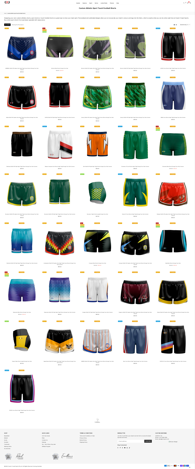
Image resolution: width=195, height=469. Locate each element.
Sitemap (44, 442)
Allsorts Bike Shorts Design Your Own (59, 68)
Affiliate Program (46, 446)
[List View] (176, 24)
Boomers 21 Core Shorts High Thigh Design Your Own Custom (135, 166)
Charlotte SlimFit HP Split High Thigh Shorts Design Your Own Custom (21, 263)
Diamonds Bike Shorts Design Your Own (22, 312)
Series (96, 3)
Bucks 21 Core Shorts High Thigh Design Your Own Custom (135, 214)
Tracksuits (6, 444)
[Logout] (185, 3)
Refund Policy (83, 440)
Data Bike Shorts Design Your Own (173, 263)
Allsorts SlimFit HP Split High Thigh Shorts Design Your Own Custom (135, 68)
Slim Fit (6, 28)
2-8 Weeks (21, 28)
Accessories (7, 448)
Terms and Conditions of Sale (87, 435)
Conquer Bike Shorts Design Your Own (97, 263)
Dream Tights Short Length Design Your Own (22, 361)
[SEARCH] (184, 3)
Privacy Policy (83, 438)
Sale (44, 28)
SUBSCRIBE (148, 441)
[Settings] (190, 3)
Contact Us (45, 440)
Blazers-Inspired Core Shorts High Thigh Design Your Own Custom (59, 166)
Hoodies (6, 442)
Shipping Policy (83, 442)
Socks (5, 440)
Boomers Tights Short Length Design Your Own (97, 214)
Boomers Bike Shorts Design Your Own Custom (173, 166)
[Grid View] (174, 24)
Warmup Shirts (7, 446)
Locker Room (104, 3)
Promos (112, 3)
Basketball (6, 435)
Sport (90, 3)
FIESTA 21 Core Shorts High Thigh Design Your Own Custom (173, 361)
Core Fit (158, 28)
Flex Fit (44, 31)
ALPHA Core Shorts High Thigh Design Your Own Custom (173, 68)
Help (117, 3)
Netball (6, 438)
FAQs (43, 438)
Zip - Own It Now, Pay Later (49, 444)
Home (5, 13)
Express (85, 3)
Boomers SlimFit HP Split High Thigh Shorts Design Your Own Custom (59, 214)
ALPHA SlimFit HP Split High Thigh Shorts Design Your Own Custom (60, 117)
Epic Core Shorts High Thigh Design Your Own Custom (135, 361)
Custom (78, 3)
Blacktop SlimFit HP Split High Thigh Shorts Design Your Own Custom (22, 166)
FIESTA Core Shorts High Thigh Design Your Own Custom (22, 410)
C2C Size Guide (46, 435)
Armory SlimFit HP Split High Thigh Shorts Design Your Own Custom (135, 117)
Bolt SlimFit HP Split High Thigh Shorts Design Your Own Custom (97, 166)
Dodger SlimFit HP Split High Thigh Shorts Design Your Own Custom (97, 312)
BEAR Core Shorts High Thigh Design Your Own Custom (173, 117)
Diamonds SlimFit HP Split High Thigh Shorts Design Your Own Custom (59, 312)
